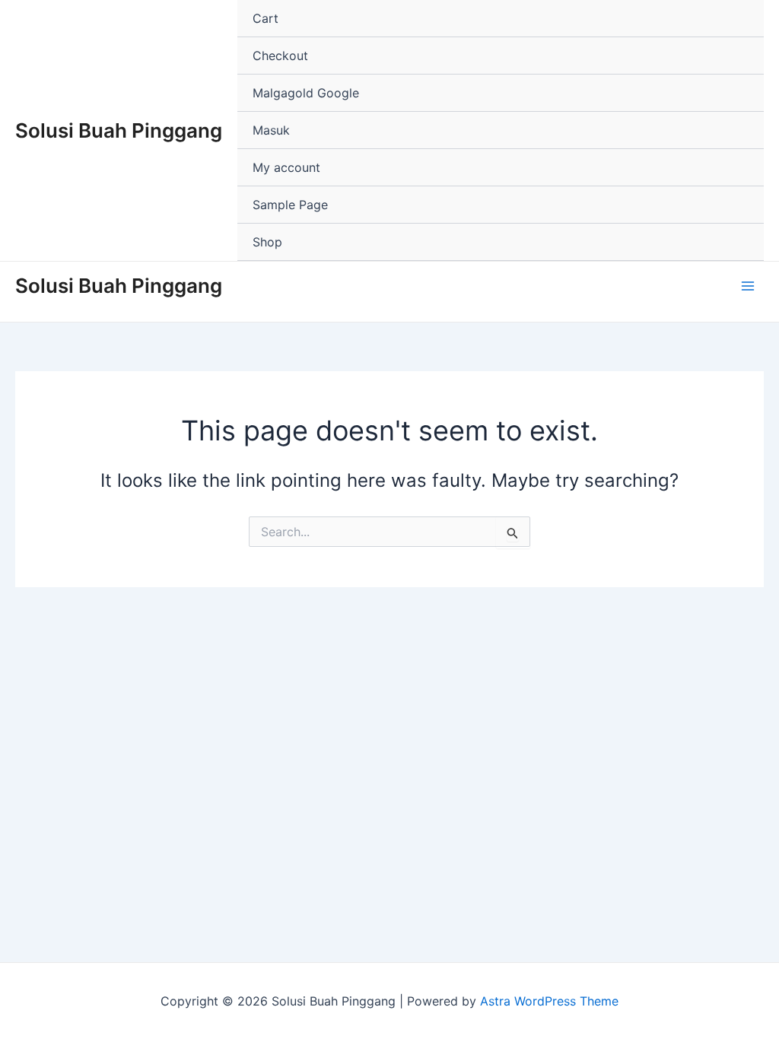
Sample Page (290, 204)
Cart (265, 18)
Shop (267, 241)
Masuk (271, 130)
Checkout (280, 55)
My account (286, 167)
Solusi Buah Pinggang (118, 130)
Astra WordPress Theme (549, 1001)
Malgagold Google (306, 92)
